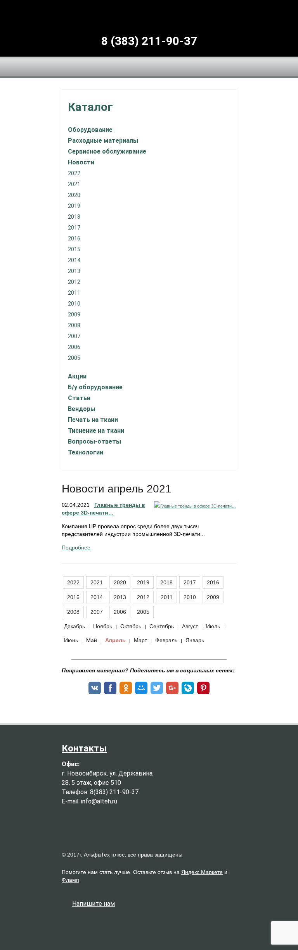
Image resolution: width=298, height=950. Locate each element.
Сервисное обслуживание (107, 151)
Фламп (70, 880)
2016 (74, 238)
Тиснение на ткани (96, 430)
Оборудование (90, 129)
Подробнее (76, 547)
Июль (213, 626)
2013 (74, 271)
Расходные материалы (103, 140)
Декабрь (74, 626)
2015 (74, 249)
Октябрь (130, 626)
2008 (74, 325)
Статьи (79, 398)
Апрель (115, 640)
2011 (74, 293)
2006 (74, 347)
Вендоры (81, 409)
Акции (77, 376)
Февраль (166, 640)
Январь (194, 640)
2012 (74, 282)
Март (140, 640)
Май (91, 640)
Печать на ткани (93, 419)
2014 (74, 260)
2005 (74, 358)
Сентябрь (161, 626)
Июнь (71, 640)
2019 (74, 206)
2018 (74, 217)
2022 (74, 173)
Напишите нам (93, 903)
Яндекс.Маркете (202, 872)
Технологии (85, 452)
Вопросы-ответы (94, 441)
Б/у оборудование (95, 387)
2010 (74, 304)
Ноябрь (102, 626)
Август (190, 626)
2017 (74, 228)
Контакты (84, 748)
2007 (74, 336)
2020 (74, 195)
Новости (81, 162)
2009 (74, 314)
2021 (74, 184)
